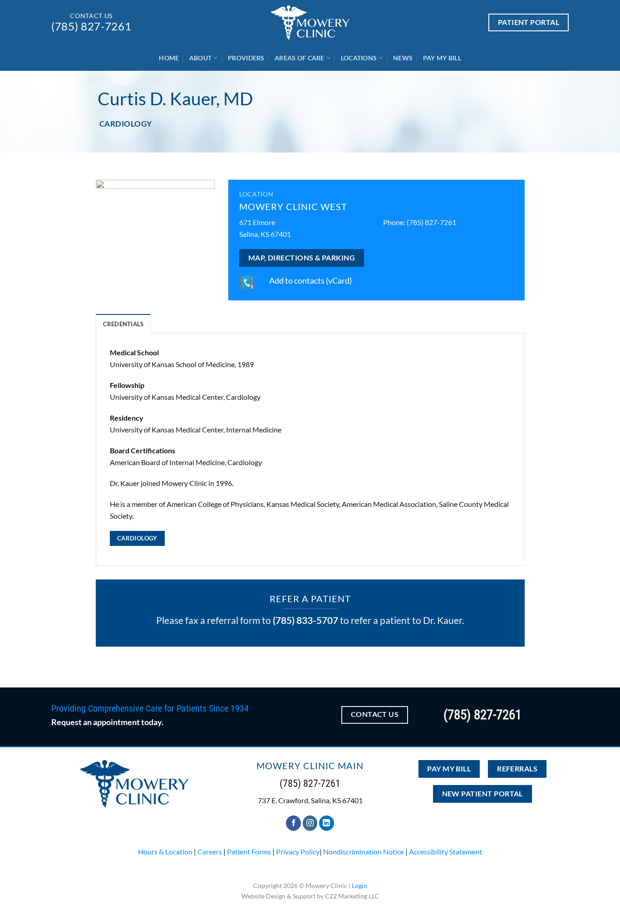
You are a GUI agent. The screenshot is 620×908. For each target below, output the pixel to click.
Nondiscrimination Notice (363, 851)
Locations (359, 58)
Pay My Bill (442, 58)
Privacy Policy (298, 851)
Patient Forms (249, 851)
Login (359, 885)
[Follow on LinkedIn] (326, 823)
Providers (246, 58)
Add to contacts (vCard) (310, 280)
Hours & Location (165, 851)
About (200, 58)
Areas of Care (300, 58)
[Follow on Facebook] (293, 823)
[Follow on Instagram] (310, 823)
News (403, 58)
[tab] (123, 323)
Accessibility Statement (445, 851)
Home (169, 58)
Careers (209, 851)
